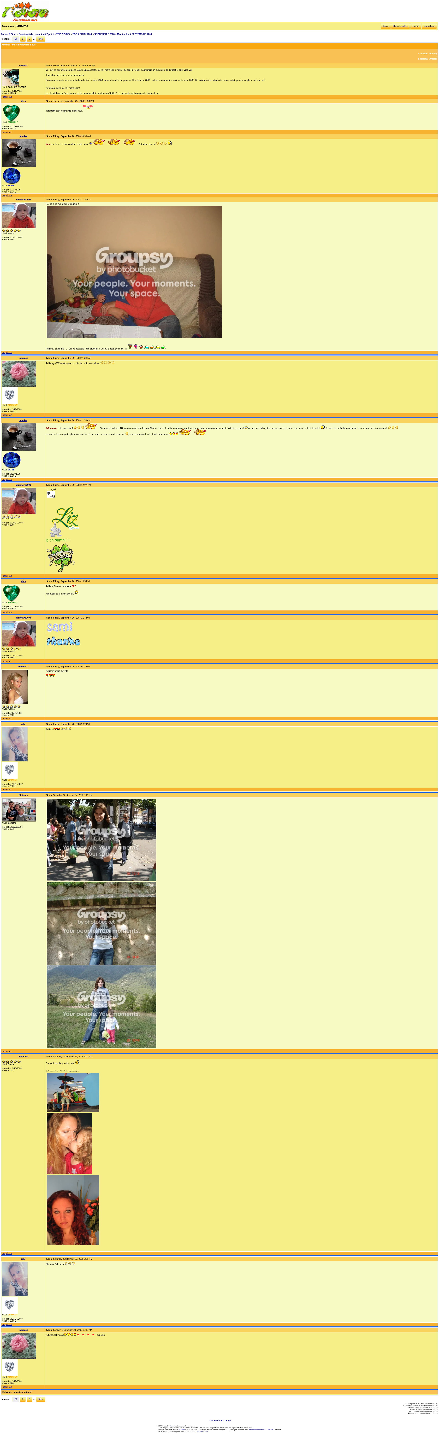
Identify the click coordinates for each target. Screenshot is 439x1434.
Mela (23, 101)
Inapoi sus (7, 97)
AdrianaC (23, 65)
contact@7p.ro (202, 1431)
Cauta (386, 26)
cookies (182, 1430)
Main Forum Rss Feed (220, 1420)
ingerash (23, 358)
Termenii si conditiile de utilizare (260, 1430)
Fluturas (23, 795)
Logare (415, 26)
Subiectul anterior (427, 53)
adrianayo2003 (23, 199)
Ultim (40, 39)
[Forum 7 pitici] (25, 21)
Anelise (23, 136)
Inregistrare (429, 26)
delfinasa (23, 1056)
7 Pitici (171, 1426)
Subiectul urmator (427, 58)
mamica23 (23, 666)
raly (23, 724)
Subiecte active (400, 26)
